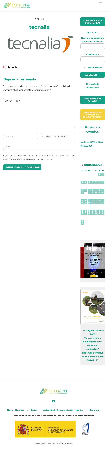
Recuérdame (94, 67)
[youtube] (54, 401)
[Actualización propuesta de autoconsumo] (92, 277)
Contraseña (92, 54)
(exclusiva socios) (92, 114)
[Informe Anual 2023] (92, 323)
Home (10, 410)
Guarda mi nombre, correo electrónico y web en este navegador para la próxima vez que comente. (39, 157)
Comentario (12, 101)
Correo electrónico (54, 136)
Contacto (94, 410)
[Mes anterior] (82, 165)
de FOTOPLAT (92, 21)
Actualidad (49, 410)
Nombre (10, 136)
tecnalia (39, 27)
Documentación (65, 410)
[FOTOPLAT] (17, 8)
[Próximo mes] (102, 165)
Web (7, 147)
